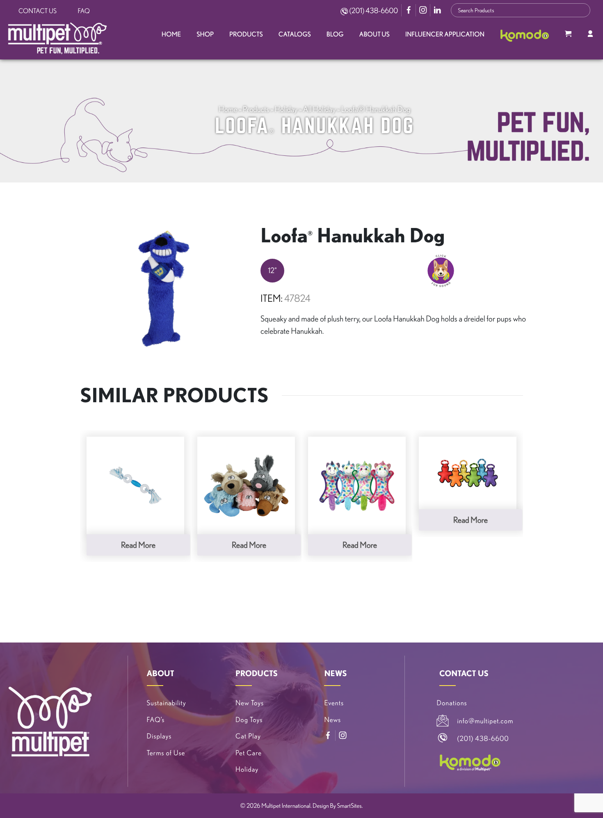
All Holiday (319, 109)
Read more (138, 544)
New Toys (249, 703)
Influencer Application (444, 34)
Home (171, 34)
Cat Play (248, 736)
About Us (374, 34)
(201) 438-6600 (373, 11)
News (332, 720)
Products (246, 34)
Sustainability (166, 703)
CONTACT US (464, 673)
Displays (159, 736)
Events (334, 703)
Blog (335, 34)
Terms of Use (166, 753)
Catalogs (295, 34)
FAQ (84, 11)
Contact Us (37, 11)
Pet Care (248, 753)
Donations (452, 703)
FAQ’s (156, 720)
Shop (205, 34)
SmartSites (349, 805)
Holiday (286, 109)
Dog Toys (249, 720)
